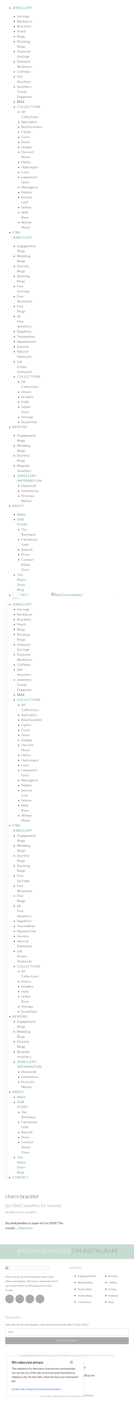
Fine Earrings (23, 288)
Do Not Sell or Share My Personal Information (36, 1389)
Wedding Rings (24, 258)
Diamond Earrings (23, 53)
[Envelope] (40, 1299)
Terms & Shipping (51, 1355)
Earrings (23, 16)
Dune (25, 142)
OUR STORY (22, 521)
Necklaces (25, 21)
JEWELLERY (22, 8)
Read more (25, 1228)
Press (25, 554)
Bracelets (24, 26)
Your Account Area (103, 1355)
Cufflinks (24, 71)
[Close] (75, 1362)
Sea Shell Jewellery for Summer (33, 1205)
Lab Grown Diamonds (24, 367)
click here (87, 1395)
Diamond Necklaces (25, 64)
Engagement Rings (26, 248)
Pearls (21, 31)
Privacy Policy (81, 1324)
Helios (26, 162)
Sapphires (24, 331)
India (25, 402)
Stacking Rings (23, 43)
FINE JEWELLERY (22, 827)
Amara (26, 392)
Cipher (26, 132)
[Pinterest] (29, 1299)
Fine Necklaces (25, 298)
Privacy (67, 1355)
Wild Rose (25, 214)
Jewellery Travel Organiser (24, 92)
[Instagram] (9, 1299)
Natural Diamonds (24, 353)
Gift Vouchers (24, 79)
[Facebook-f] (19, 1299)
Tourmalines (26, 336)
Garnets (23, 346)
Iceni (25, 172)
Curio (25, 137)
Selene (26, 207)
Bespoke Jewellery (24, 468)
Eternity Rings (23, 268)
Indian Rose (26, 409)
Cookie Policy (81, 1355)
